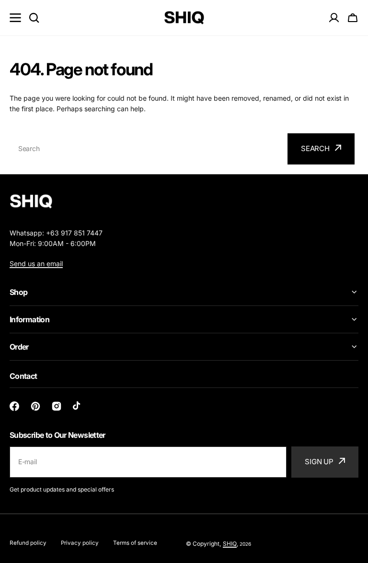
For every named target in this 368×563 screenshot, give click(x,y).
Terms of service (135, 543)
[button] (352, 17)
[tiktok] (77, 406)
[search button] (34, 17)
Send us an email (36, 263)
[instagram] (56, 406)
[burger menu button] (15, 17)
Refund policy (28, 543)
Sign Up (319, 461)
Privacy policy (80, 543)
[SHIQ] (184, 18)
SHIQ (230, 543)
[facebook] (14, 406)
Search (315, 148)
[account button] (334, 17)
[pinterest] (35, 406)
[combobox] (147, 148)
